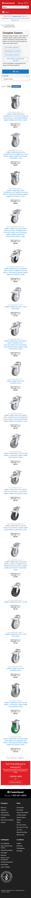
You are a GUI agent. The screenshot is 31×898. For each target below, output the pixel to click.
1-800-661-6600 (15, 776)
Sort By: (3, 86)
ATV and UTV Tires (22, 827)
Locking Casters (21, 815)
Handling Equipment (7, 862)
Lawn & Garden (5, 867)
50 (20, 758)
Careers (3, 817)
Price (9, 86)
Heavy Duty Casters (22, 812)
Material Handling (22, 832)
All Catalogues (5, 843)
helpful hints (16, 16)
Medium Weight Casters (12, 51)
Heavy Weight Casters (12, 55)
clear (27, 76)
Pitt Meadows (21, 848)
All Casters (20, 810)
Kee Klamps (4, 864)
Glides (18, 822)
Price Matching (5, 815)
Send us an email (15, 782)
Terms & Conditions (5, 891)
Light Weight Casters (12, 47)
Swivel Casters (21, 817)
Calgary (19, 843)
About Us (3, 807)
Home (2, 25)
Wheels (19, 820)
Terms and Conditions (7, 820)
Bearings (3, 855)
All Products (20, 807)
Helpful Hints (4, 812)
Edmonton (20, 846)
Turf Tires (19, 830)
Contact (3, 822)
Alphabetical (16, 86)
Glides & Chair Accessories (5, 858)
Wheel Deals (20, 835)
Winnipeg (19, 851)
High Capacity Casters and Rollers (15, 59)
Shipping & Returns (19, 890)
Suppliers (3, 810)
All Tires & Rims (21, 825)
